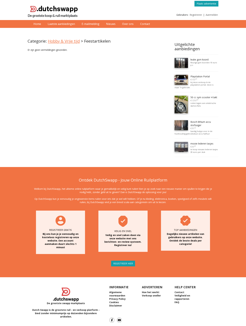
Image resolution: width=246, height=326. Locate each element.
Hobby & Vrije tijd (64, 41)
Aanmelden (212, 14)
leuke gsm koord (199, 59)
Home (37, 24)
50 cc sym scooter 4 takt (203, 99)
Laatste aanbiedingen (61, 24)
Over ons (128, 24)
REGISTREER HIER (123, 263)
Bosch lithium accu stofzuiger (200, 125)
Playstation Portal (200, 78)
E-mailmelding (90, 24)
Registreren (196, 14)
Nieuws (110, 24)
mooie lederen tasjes (201, 145)
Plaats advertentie (206, 3)
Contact (145, 24)
